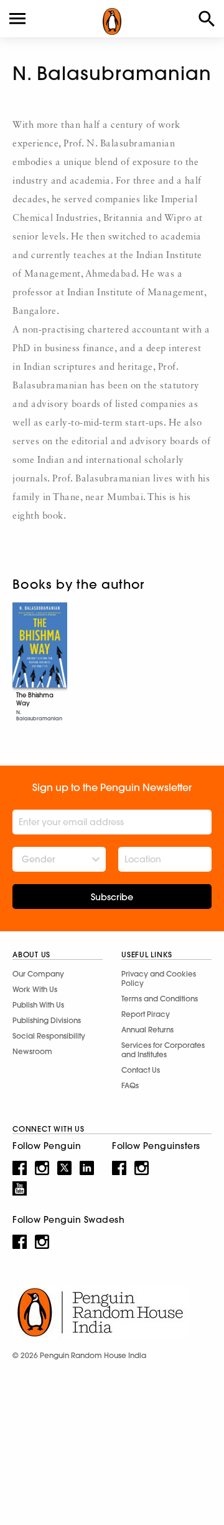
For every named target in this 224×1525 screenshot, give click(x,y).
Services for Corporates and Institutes (163, 1049)
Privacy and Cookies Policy (158, 978)
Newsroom (32, 1051)
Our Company (38, 973)
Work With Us (34, 989)
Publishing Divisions (46, 1020)
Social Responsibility (48, 1035)
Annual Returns (147, 1029)
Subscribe (112, 897)
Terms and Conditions (159, 998)
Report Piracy (145, 1014)
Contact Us (140, 1070)
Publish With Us (38, 1004)
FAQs (130, 1085)
